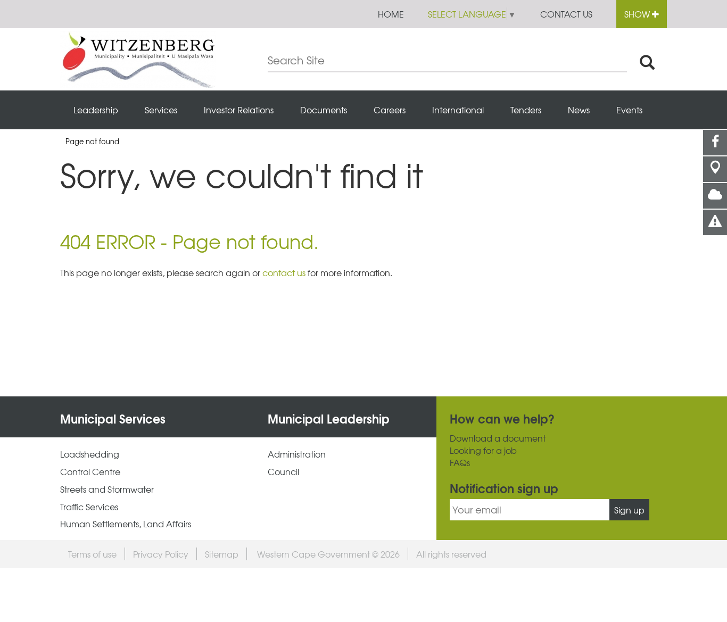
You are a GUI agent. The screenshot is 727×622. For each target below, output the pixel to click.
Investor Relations (239, 109)
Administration (297, 454)
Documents (323, 109)
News (579, 109)
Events (629, 109)
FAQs (460, 463)
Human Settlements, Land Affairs (125, 524)
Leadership (95, 109)
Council (283, 472)
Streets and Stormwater (107, 489)
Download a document (498, 438)
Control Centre (90, 472)
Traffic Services (89, 507)
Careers (390, 109)
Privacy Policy (160, 554)
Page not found (92, 141)
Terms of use (92, 554)
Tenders (525, 109)
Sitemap (221, 554)
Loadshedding (89, 454)
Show (638, 13)
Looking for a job (483, 450)
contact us (283, 272)
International (458, 109)
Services (161, 109)
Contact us (566, 13)
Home (391, 13)
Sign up (629, 509)
